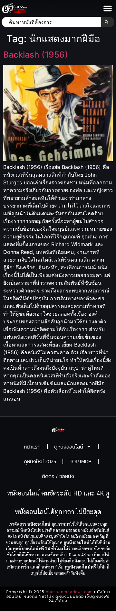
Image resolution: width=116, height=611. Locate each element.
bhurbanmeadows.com (69, 592)
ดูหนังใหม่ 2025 (40, 461)
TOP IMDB (81, 461)
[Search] (107, 22)
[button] (107, 8)
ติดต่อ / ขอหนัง (58, 476)
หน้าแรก (32, 446)
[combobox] (51, 22)
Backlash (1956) (35, 55)
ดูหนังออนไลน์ (68, 446)
